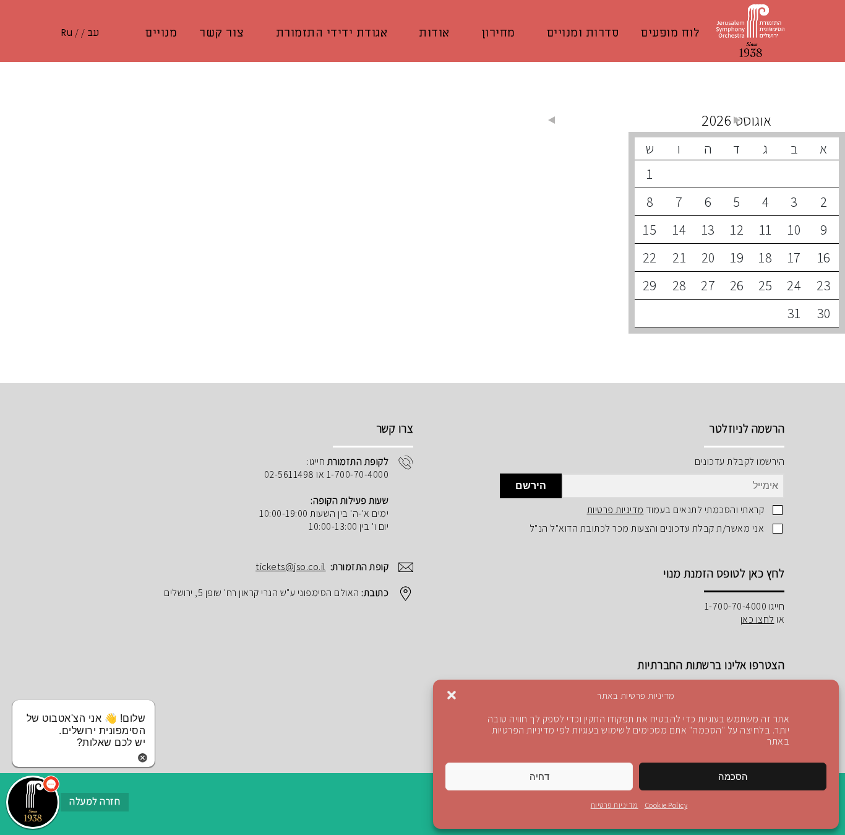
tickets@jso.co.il (290, 566)
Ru (66, 33)
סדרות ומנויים (583, 33)
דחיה (539, 776)
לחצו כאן (757, 619)
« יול (736, 120)
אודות (434, 33)
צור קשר (221, 33)
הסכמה (733, 776)
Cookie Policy (666, 805)
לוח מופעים (670, 33)
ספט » (551, 120)
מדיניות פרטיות (614, 805)
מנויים (161, 33)
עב (93, 33)
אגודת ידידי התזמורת (332, 33)
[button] (451, 695)
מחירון (498, 33)
